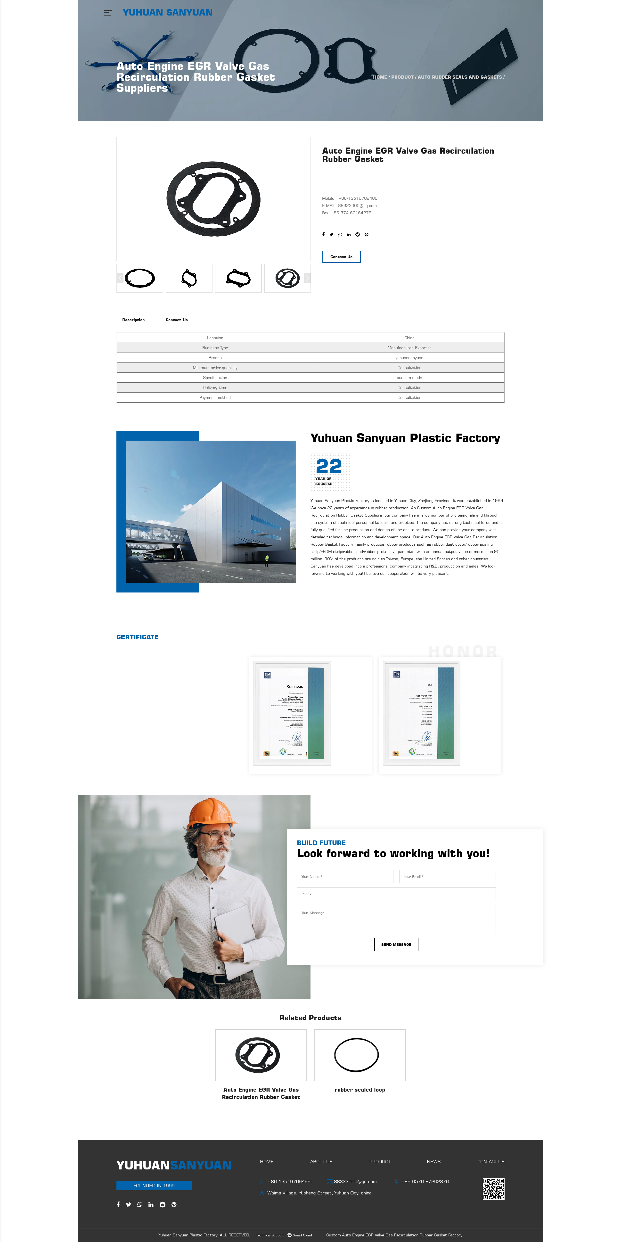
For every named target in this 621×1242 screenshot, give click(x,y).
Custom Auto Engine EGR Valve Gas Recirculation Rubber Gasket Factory (394, 1235)
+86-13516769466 (288, 1181)
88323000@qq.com (357, 205)
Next (307, 278)
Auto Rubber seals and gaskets (460, 77)
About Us (321, 1161)
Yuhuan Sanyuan (168, 12)
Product (402, 77)
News (434, 1161)
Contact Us (341, 256)
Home (380, 77)
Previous (120, 278)
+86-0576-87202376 (425, 1181)
